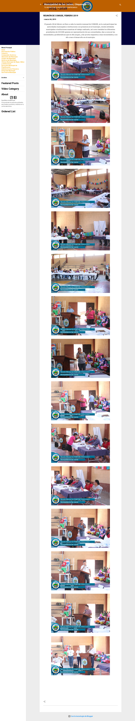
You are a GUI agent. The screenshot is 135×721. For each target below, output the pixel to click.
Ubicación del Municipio (9, 57)
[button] (117, 15)
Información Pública (8, 51)
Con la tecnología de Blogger (81, 716)
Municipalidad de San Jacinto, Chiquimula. (65, 4)
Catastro (4, 53)
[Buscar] (120, 5)
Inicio (3, 50)
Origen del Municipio (8, 58)
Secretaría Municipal (8, 72)
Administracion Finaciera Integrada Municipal (10, 70)
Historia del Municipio (8, 60)
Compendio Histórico (8, 55)
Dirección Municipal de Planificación (9, 66)
